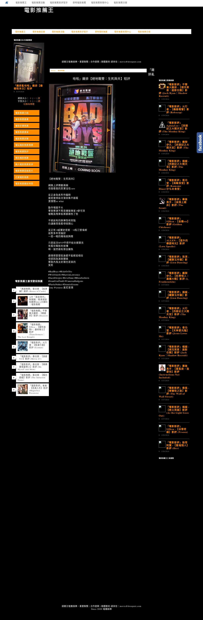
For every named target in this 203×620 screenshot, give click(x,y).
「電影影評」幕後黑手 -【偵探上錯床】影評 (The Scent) (173, 203)
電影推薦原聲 (22, 138)
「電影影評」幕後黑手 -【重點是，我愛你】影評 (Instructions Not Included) (174, 371)
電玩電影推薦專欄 (24, 145)
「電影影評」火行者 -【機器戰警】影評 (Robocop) (177, 109)
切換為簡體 (29, 104)
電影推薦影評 (22, 151)
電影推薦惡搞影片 (24, 170)
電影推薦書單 (22, 132)
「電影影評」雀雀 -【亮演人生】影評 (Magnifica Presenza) (38, 389)
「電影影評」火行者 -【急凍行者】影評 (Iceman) (38, 345)
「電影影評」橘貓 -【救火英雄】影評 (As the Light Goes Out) (174, 411)
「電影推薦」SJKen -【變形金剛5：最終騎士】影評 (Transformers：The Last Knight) (32, 330)
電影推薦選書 (22, 119)
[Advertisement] (101, 47)
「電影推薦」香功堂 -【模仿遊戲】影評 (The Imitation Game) (32, 377)
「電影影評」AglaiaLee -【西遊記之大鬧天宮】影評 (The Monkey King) (173, 127)
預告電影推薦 (22, 157)
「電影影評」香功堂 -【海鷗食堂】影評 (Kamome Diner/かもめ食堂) (174, 184)
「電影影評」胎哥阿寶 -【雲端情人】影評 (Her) (177, 445)
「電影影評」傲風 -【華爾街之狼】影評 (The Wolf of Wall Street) (174, 392)
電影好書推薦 (22, 125)
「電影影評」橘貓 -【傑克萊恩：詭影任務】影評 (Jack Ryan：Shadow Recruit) (174, 351)
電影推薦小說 (22, 112)
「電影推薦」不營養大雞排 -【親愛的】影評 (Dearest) (38, 313)
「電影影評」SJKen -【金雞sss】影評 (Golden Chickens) (173, 223)
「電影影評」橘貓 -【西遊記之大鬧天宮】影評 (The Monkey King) (174, 165)
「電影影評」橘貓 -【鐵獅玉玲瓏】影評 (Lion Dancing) (177, 295)
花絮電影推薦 (22, 177)
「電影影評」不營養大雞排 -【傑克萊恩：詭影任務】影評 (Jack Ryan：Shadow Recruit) (174, 90)
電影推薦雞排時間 (24, 183)
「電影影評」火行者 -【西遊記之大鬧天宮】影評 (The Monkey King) (174, 312)
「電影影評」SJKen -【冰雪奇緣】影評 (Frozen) (177, 429)
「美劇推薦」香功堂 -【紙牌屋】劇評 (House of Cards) (33, 290)
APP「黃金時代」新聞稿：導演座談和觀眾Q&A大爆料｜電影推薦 (38, 300)
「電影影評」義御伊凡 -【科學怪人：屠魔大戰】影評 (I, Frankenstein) (174, 277)
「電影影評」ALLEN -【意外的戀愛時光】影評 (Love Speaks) (173, 242)
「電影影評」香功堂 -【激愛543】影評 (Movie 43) (33, 357)
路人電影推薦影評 (24, 164)
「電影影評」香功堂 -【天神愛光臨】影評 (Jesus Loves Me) (174, 332)
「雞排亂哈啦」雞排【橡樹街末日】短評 (28, 87)
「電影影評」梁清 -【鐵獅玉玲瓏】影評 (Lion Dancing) (177, 259)
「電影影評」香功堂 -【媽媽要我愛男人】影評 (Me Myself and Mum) (32, 367)
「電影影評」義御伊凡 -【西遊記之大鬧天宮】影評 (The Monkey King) (174, 146)
